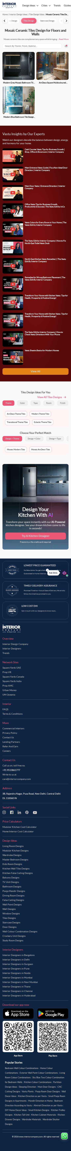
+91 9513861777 (11, 770)
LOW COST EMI (29, 606)
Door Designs (9, 927)
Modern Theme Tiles (40, 414)
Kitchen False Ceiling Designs (17, 873)
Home (5, 14)
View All (35, 371)
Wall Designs (9, 909)
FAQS (5, 709)
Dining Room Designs (13, 895)
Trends (5, 653)
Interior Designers (11, 648)
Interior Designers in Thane (16, 986)
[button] (57, 573)
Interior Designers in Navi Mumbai (20, 982)
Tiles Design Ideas (36, 14)
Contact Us (8, 737)
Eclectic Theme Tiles (42, 422)
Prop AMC (8, 685)
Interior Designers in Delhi (16, 959)
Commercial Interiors (13, 728)
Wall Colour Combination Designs (19, 931)
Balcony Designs (10, 877)
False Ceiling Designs (13, 900)
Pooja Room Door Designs (47, 1091)
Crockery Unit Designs (14, 936)
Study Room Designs (12, 940)
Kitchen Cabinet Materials (43, 1115)
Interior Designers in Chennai (17, 991)
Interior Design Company (15, 644)
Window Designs (11, 913)
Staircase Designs (11, 922)
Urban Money (9, 690)
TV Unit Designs (10, 882)
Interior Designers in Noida (16, 973)
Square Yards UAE (11, 667)
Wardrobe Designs (11, 855)
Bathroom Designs (11, 886)
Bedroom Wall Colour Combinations (21, 1068)
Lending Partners (11, 742)
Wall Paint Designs (12, 904)
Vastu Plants (28, 1091)
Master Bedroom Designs (15, 859)
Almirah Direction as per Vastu (48, 1105)
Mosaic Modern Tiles (16, 449)
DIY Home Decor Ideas (16, 1110)
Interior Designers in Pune (15, 968)
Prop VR (6, 672)
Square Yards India (11, 681)
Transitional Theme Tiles (17, 422)
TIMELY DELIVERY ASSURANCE (40, 585)
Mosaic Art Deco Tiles (40, 449)
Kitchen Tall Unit (22, 1115)
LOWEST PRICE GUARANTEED (40, 565)
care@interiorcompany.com (16, 779)
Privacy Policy (9, 733)
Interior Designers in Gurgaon (17, 964)
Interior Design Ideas (18, 14)
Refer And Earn (10, 746)
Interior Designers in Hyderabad (19, 995)
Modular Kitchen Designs (15, 850)
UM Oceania (8, 694)
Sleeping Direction (27, 1087)
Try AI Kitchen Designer (35, 536)
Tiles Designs (9, 918)
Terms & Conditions (12, 713)
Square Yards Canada (13, 676)
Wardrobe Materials (31, 1119)
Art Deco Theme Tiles (16, 414)
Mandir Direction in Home (40, 1101)
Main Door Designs (47, 1087)
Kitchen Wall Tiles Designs (16, 868)
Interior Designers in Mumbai (17, 977)
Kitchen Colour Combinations (38, 1082)
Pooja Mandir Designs (13, 891)
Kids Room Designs (12, 864)
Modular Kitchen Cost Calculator (19, 827)
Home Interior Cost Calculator (18, 831)
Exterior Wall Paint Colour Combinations (39, 1073)
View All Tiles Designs (49, 397)
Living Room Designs (13, 846)
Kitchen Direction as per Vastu (32, 1096)
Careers (6, 751)
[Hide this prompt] (47, 570)
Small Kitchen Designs (38, 1110)
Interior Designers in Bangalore (18, 955)
